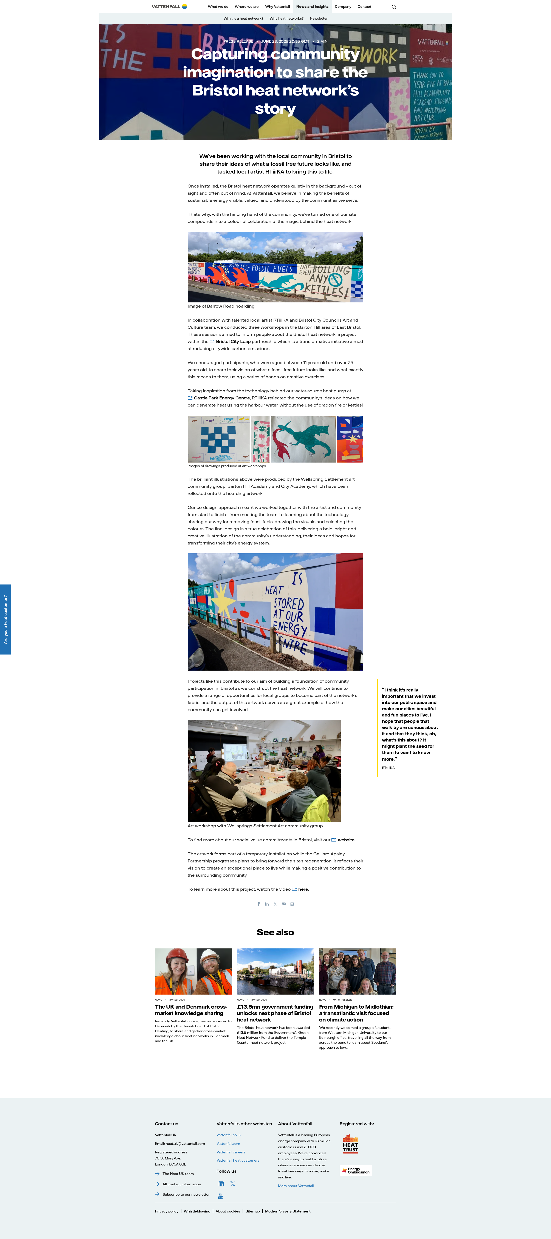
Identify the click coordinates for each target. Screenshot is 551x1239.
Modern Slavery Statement (288, 1211)
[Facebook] (259, 904)
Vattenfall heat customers (238, 1160)
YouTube (221, 1195)
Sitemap (253, 1211)
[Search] (393, 6)
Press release (238, 41)
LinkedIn (221, 1184)
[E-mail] (284, 904)
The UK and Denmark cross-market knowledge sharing (191, 1009)
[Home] (169, 6)
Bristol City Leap (233, 341)
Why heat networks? (286, 18)
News (158, 999)
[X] (275, 904)
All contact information (182, 1184)
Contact (364, 6)
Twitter (233, 1184)
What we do (218, 6)
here (303, 889)
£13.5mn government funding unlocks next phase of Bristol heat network (275, 1013)
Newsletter (319, 18)
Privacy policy (166, 1211)
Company (343, 6)
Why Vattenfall (277, 6)
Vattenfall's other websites (244, 1123)
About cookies (228, 1211)
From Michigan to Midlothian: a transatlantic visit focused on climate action (356, 1013)
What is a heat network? (243, 18)
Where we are (247, 6)
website (346, 839)
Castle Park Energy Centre (222, 397)
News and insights (312, 6)
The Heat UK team (178, 1174)
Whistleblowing (197, 1211)
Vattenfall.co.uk (229, 1135)
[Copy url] (292, 904)
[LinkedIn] (267, 904)
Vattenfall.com (228, 1143)
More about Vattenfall (296, 1186)
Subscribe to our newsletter (186, 1194)
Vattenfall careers (231, 1152)
